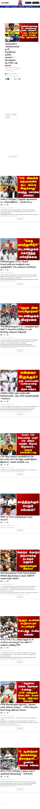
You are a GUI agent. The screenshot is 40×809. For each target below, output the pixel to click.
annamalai (14, 114)
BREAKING (7, 6)
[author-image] (6, 74)
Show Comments (13, 156)
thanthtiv (7, 117)
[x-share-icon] (8, 79)
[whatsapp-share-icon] (6, 79)
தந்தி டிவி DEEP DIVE (30, 6)
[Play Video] (21, 32)
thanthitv (4, 204)
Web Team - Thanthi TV (12, 73)
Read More (20, 218)
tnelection (8, 114)
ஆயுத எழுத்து (14, 6)
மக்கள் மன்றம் (21, 6)
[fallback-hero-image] (20, 187)
